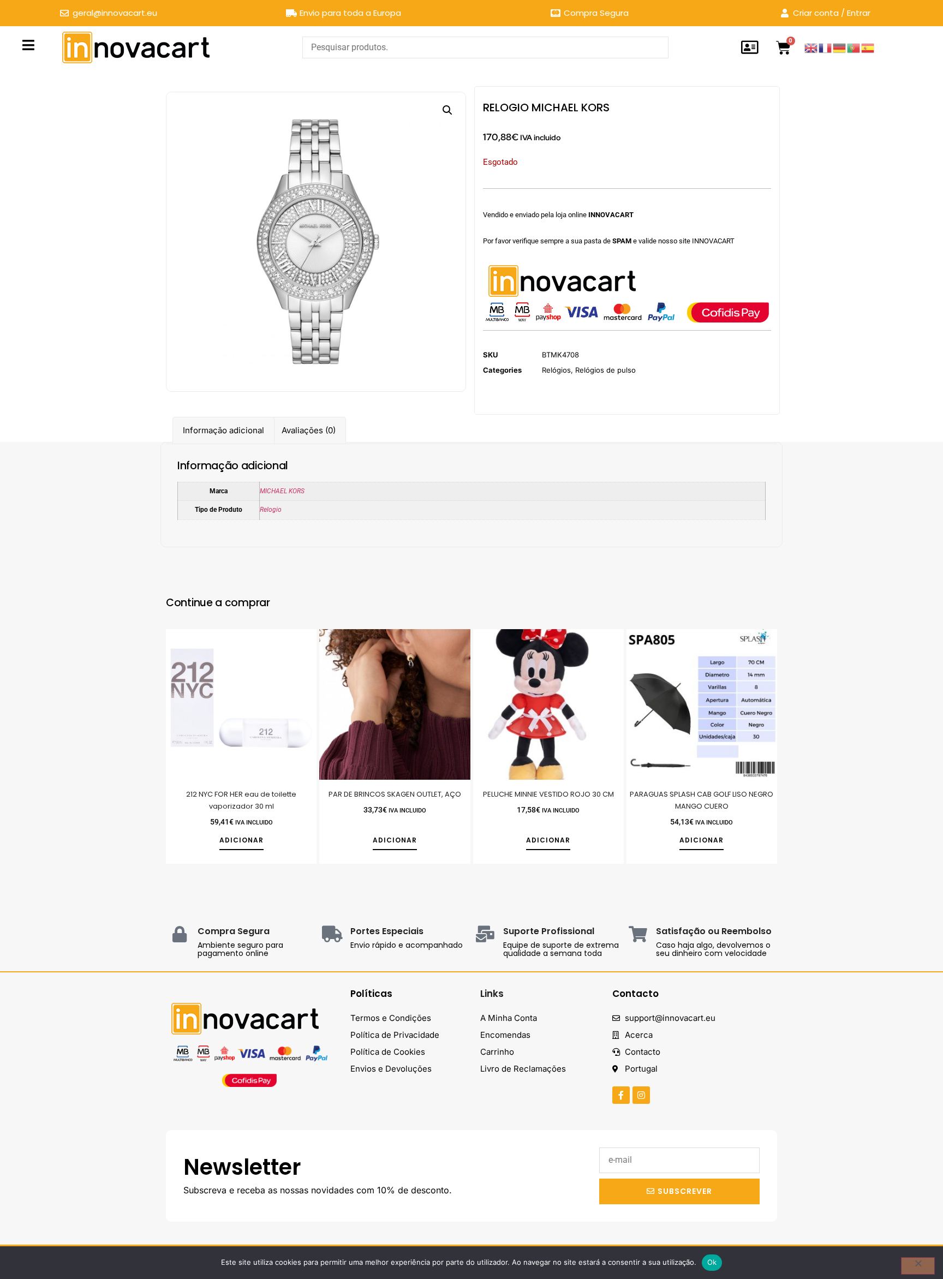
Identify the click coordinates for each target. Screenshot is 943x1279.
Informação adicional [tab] (223, 430)
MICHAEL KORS (282, 491)
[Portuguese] (854, 47)
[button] (447, 110)
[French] (826, 47)
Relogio (271, 509)
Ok (712, 1262)
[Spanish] (868, 47)
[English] (811, 47)
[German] (840, 47)
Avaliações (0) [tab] (309, 430)
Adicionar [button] (241, 840)
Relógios (556, 370)
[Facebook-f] (621, 1095)
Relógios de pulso (605, 370)
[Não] (918, 1266)
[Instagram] (641, 1095)
